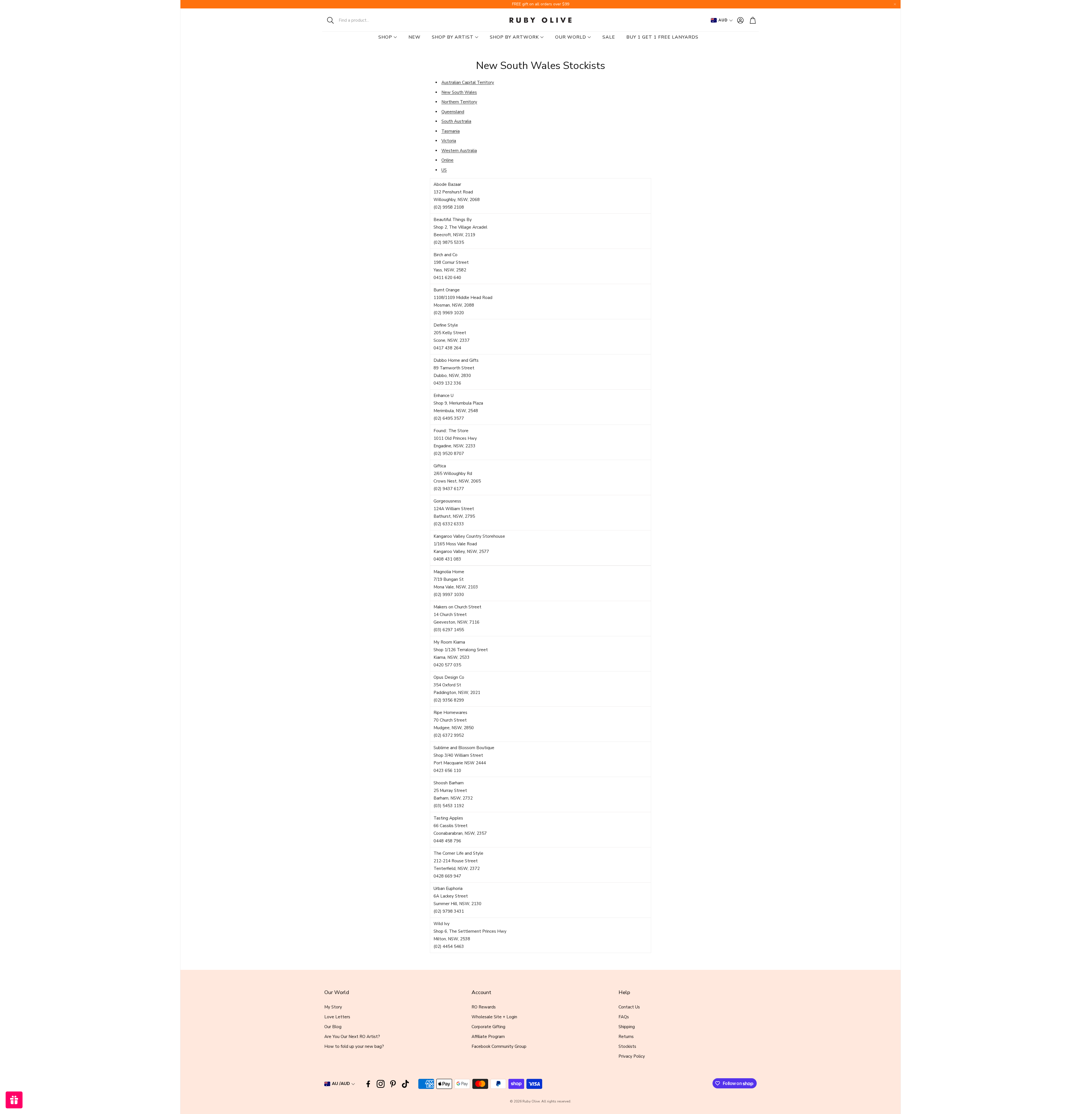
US (444, 170)
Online (447, 160)
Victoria (448, 141)
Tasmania (450, 131)
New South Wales (459, 92)
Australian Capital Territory (467, 82)
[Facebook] (368, 1084)
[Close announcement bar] (895, 4)
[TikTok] (405, 1084)
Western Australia (459, 150)
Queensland (452, 112)
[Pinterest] (393, 1084)
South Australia (456, 121)
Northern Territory (459, 102)
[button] (359, 20)
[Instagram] (381, 1084)
